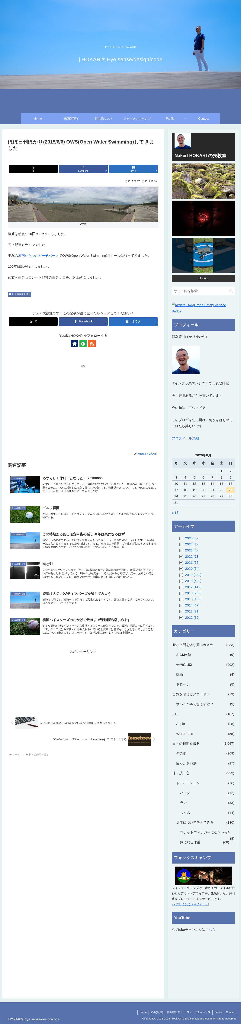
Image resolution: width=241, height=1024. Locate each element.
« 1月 (176, 513)
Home (143, 1012)
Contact (230, 1012)
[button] (231, 291)
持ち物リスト (175, 1012)
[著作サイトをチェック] (74, 343)
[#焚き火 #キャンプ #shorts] (203, 218)
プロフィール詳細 (185, 438)
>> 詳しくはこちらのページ (190, 904)
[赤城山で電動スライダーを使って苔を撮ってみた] (203, 181)
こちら (210, 930)
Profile (218, 1012)
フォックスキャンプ (198, 1012)
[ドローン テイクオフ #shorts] (203, 255)
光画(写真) (157, 1012)
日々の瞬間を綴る (21, 294)
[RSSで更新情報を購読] (92, 343)
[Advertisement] (45, 396)
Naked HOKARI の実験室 (201, 155)
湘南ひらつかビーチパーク (38, 255)
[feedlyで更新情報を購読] (83, 343)
